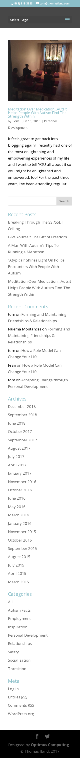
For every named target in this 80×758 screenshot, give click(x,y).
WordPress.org (21, 713)
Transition (17, 668)
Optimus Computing (50, 744)
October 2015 (20, 540)
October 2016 (20, 489)
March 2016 (18, 514)
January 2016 (20, 523)
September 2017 (22, 439)
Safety (13, 651)
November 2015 (22, 531)
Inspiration (17, 626)
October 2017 (20, 431)
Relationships (20, 643)
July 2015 (16, 565)
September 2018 (22, 414)
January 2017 (20, 473)
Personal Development (28, 635)
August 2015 (19, 556)
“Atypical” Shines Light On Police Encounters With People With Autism (36, 267)
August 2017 (19, 448)
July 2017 (16, 456)
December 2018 (22, 406)
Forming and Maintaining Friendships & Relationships (39, 335)
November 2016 (22, 481)
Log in (13, 688)
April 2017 (17, 464)
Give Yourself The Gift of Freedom (37, 236)
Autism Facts (19, 610)
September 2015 (22, 548)
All (10, 601)
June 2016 (17, 498)
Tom (15, 121)
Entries (17, 697)
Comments (21, 705)
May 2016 (17, 506)
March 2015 (18, 581)
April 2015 (17, 573)
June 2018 (17, 423)
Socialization (19, 660)
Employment (19, 618)
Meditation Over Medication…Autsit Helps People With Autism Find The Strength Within (37, 113)
